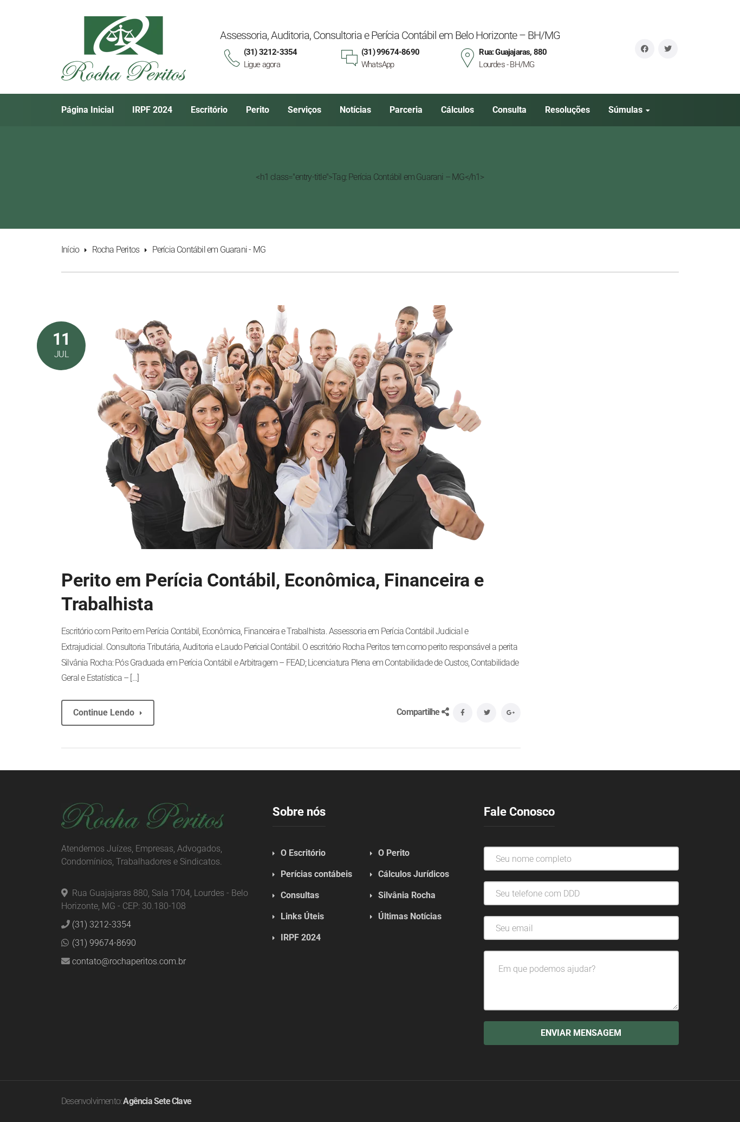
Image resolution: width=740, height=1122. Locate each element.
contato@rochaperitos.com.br (129, 961)
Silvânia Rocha (407, 895)
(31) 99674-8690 (104, 943)
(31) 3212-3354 (101, 924)
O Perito (394, 853)
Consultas (300, 895)
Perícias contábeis (316, 874)
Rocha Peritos (116, 249)
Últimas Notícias (410, 916)
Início (70, 249)
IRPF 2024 (301, 937)
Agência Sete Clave (157, 1101)
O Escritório (303, 853)
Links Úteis (302, 916)
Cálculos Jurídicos (413, 874)
